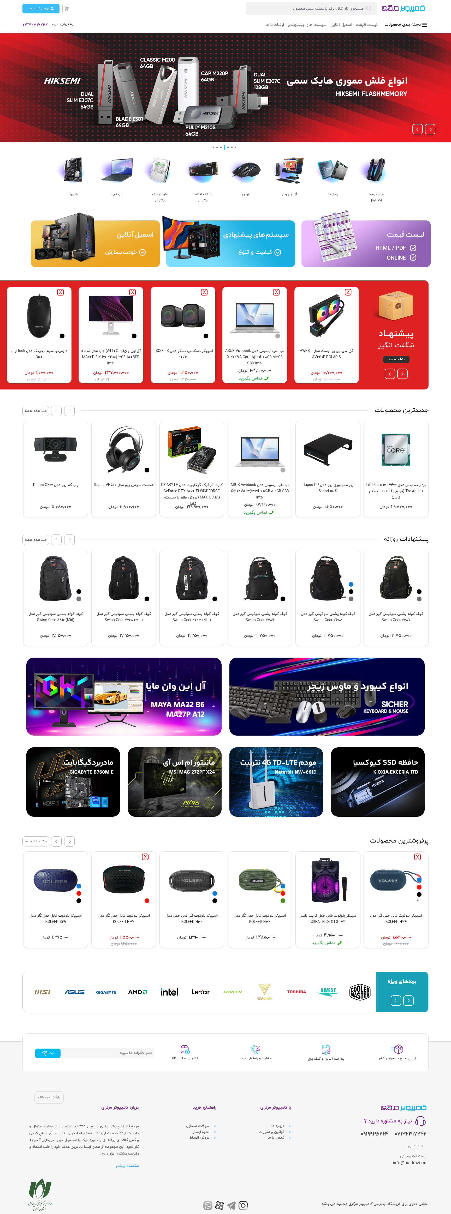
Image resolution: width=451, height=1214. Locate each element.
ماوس (246, 194)
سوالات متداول (198, 1125)
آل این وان (289, 194)
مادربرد (74, 194)
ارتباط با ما (274, 25)
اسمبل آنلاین (341, 25)
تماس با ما (277, 1137)
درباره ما (278, 1125)
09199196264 (374, 1134)
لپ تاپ (116, 194)
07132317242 (35, 25)
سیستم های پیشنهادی (307, 25)
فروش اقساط (200, 1137)
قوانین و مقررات (272, 1131)
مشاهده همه (396, 359)
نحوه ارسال (201, 1131)
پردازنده (333, 194)
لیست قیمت (366, 25)
